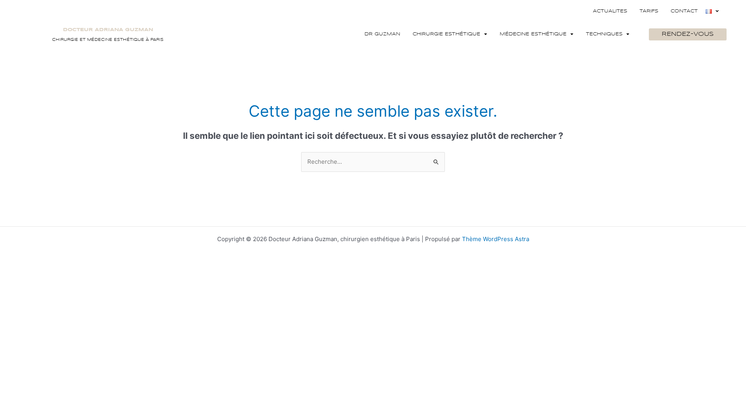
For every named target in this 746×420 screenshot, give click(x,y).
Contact (684, 11)
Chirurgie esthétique (446, 34)
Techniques (604, 34)
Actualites (610, 11)
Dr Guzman (382, 34)
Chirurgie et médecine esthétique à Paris (108, 40)
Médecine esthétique (533, 34)
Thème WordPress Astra (495, 239)
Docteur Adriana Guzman (108, 30)
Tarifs (649, 11)
